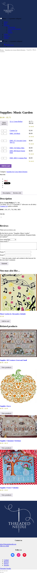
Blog (5, 24)
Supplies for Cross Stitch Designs (15, 50)
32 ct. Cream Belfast (16, 121)
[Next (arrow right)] (3, 572)
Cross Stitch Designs (14, 29)
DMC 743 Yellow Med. (17, 148)
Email (2, 255)
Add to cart (6, 166)
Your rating (3, 239)
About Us (7, 36)
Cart (13, 41)
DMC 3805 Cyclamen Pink (18, 158)
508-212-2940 (4, 546)
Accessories (11, 27)
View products (6, 367)
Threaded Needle (5, 568)
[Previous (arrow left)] (1, 572)
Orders (6, 34)
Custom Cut (13, 130)
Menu (11, 18)
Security (6, 565)
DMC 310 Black (15, 133)
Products (6, 25)
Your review (4, 241)
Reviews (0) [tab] (17, 193)
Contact (6, 38)
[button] (1, 18)
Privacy (6, 563)
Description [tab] (6, 193)
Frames (10, 32)
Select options (4, 123)
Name (2, 252)
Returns (6, 562)
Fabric (10, 31)
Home (6, 22)
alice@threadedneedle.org (8, 544)
